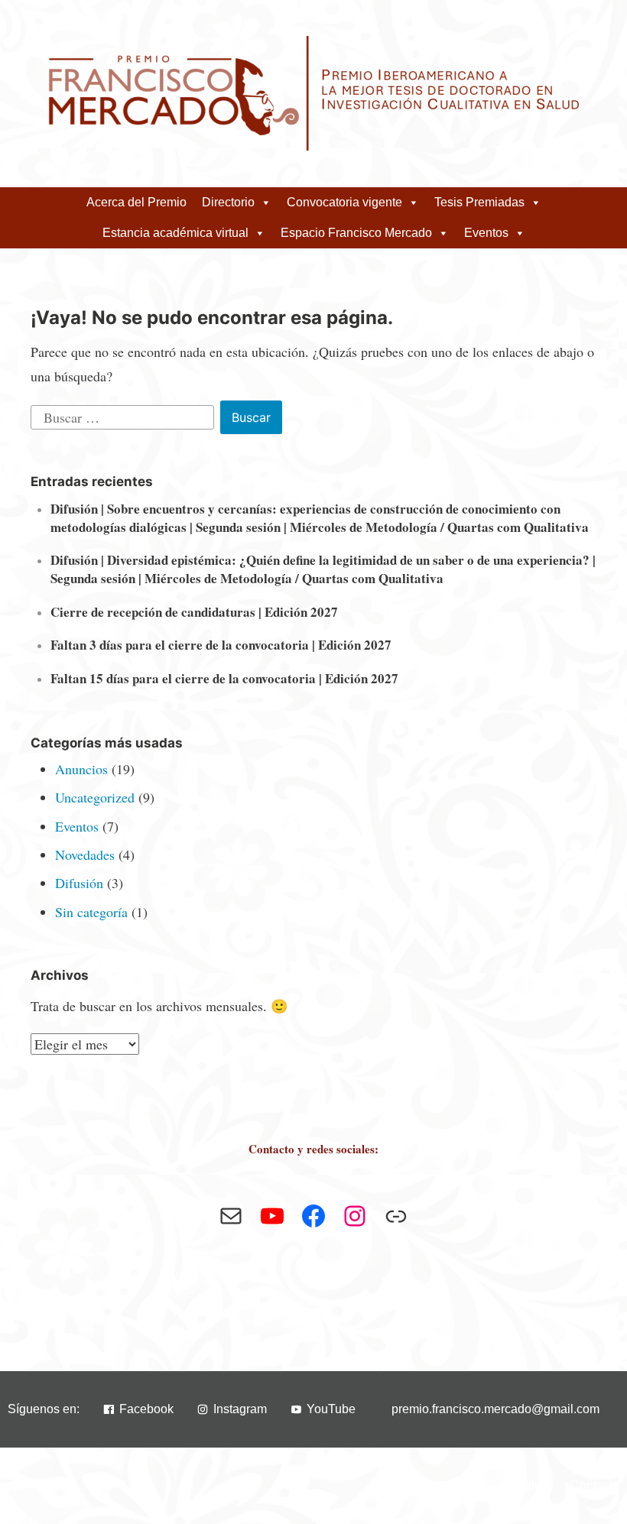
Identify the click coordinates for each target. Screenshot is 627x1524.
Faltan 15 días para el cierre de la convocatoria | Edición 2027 (224, 678)
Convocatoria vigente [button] (344, 202)
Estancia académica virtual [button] (175, 232)
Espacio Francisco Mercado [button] (356, 232)
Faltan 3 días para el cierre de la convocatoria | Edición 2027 (220, 644)
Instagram (240, 1408)
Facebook (146, 1408)
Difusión (79, 883)
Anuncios (81, 769)
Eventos (77, 826)
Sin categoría (91, 912)
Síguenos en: (44, 1408)
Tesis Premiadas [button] (479, 202)
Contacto (594, 1485)
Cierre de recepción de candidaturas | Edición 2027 (194, 611)
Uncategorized (95, 797)
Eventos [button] (486, 232)
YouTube (331, 1408)
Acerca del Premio (136, 202)
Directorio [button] (228, 202)
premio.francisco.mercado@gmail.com (495, 1408)
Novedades (85, 854)
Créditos (524, 1485)
